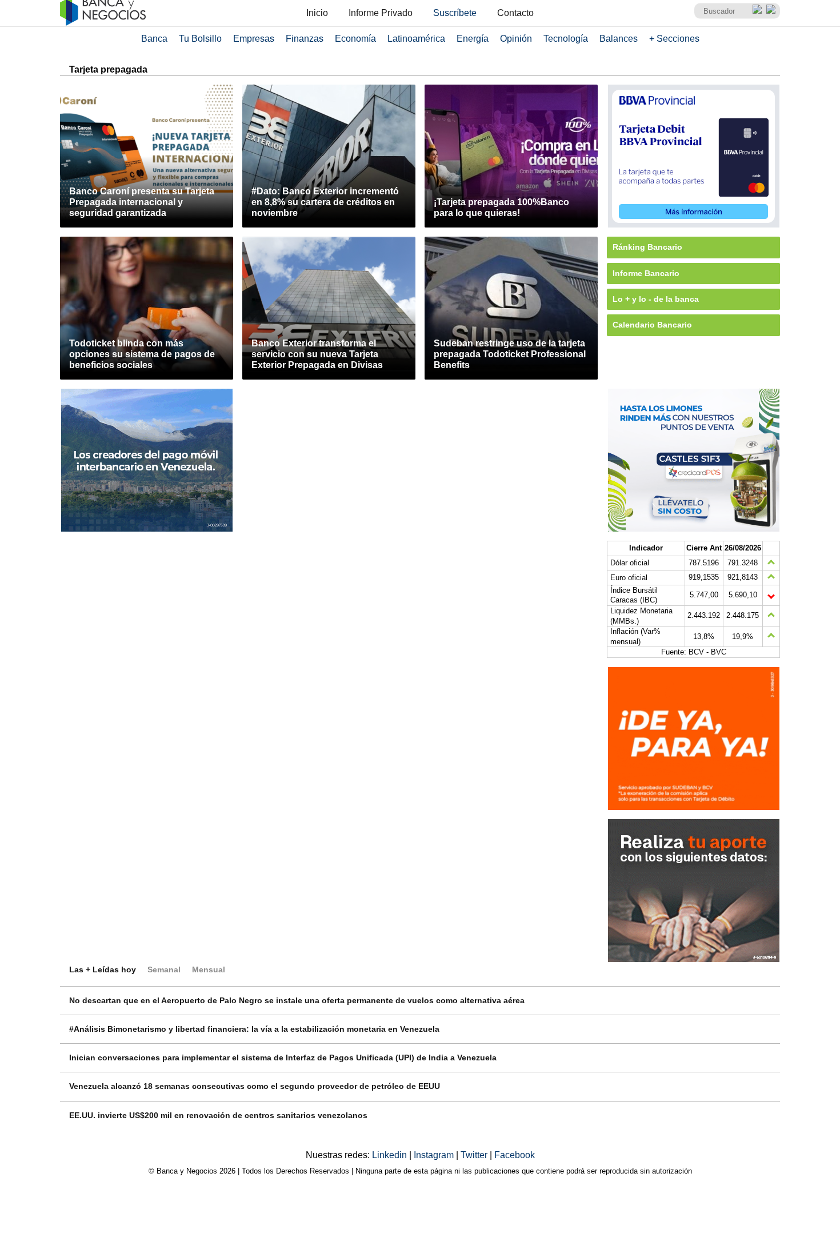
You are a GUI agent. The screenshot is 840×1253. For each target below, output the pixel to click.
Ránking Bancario (647, 247)
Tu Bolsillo (200, 38)
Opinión (516, 38)
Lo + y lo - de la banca (656, 299)
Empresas (253, 38)
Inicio (317, 13)
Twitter (475, 1155)
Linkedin (390, 1155)
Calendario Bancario (652, 324)
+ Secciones (674, 38)
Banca (154, 38)
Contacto (515, 13)
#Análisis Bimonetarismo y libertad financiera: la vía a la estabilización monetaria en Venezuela (254, 1028)
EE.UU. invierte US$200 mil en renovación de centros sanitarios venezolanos (218, 1115)
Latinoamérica (416, 38)
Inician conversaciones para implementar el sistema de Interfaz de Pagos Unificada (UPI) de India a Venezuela (283, 1057)
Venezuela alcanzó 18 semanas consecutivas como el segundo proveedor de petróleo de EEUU (254, 1086)
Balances (618, 38)
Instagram (435, 1155)
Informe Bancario (646, 273)
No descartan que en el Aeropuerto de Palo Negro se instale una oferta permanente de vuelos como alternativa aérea (297, 1000)
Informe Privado (381, 13)
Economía (355, 38)
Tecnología (565, 38)
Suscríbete (455, 13)
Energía (473, 38)
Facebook (514, 1155)
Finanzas (304, 38)
